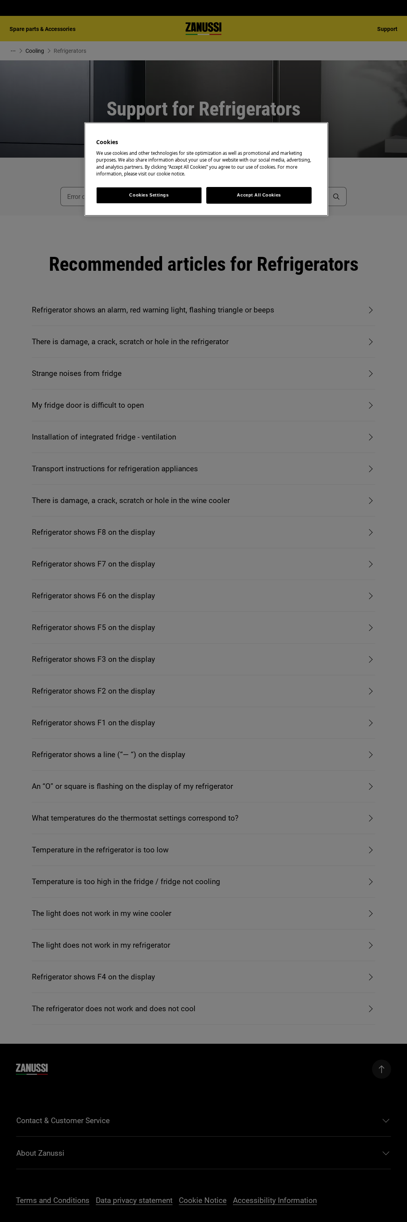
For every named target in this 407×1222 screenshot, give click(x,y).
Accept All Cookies (259, 195)
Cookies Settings (149, 195)
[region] (206, 169)
